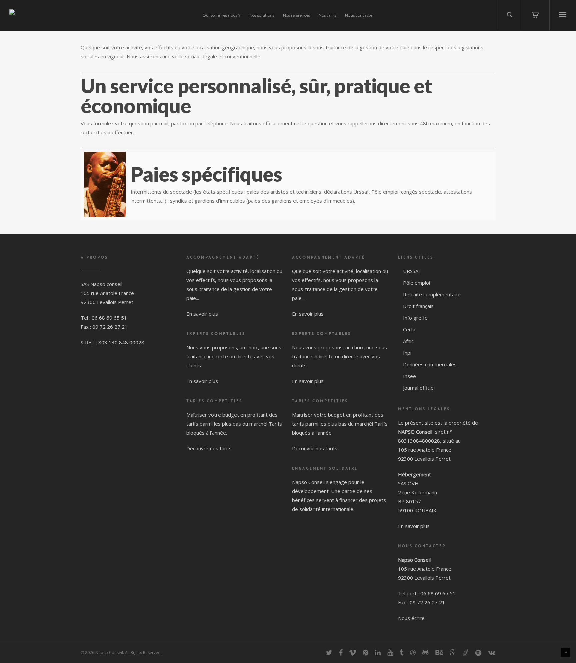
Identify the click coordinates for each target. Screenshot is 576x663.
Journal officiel (419, 387)
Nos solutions (261, 15)
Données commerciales (430, 364)
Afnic (408, 341)
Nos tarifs (327, 15)
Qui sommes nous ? (221, 15)
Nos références (296, 15)
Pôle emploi (416, 282)
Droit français (418, 306)
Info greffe (415, 317)
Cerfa (409, 329)
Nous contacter (359, 15)
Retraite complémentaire (432, 294)
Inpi (407, 352)
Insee (409, 376)
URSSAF (412, 271)
